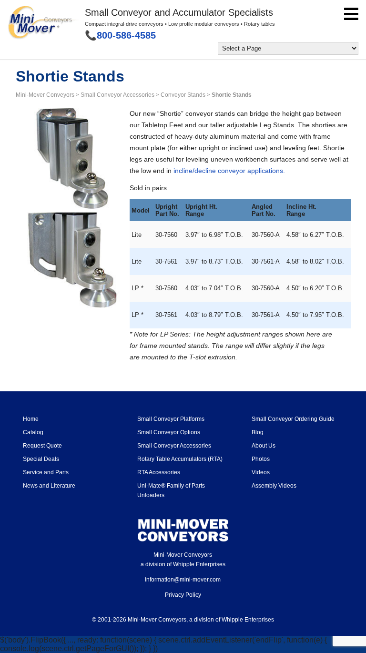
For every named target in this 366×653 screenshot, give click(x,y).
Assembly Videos (274, 485)
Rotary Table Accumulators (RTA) (180, 459)
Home (31, 419)
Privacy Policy (183, 595)
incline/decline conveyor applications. (229, 170)
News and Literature (49, 485)
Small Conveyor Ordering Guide (293, 419)
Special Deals (41, 459)
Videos (261, 472)
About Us (263, 445)
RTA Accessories (158, 472)
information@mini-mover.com (183, 579)
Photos (261, 459)
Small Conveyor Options (168, 432)
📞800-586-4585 (120, 35)
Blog (258, 432)
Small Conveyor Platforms (170, 419)
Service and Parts (46, 472)
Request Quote (42, 445)
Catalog (33, 432)
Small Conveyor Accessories (174, 445)
